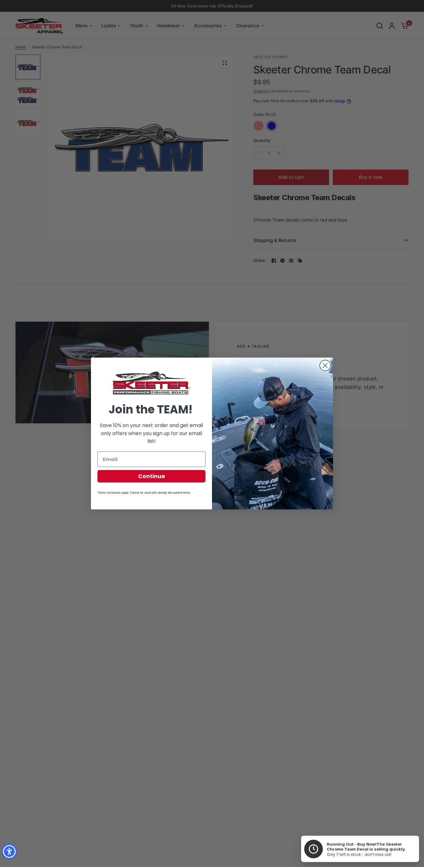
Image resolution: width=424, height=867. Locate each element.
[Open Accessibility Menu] (9, 851)
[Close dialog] (325, 365)
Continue (151, 476)
